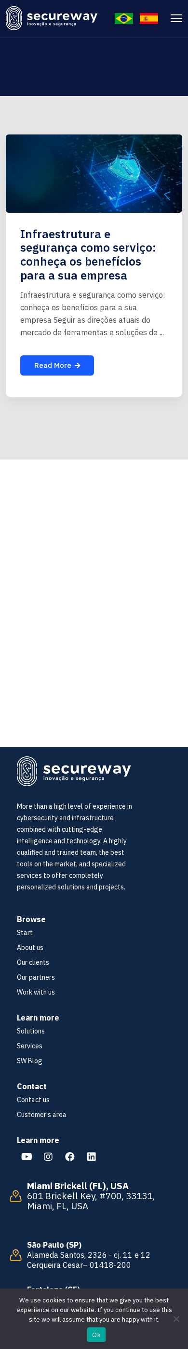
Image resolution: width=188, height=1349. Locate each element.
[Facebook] (70, 1157)
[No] (176, 1319)
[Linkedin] (91, 1157)
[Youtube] (26, 1157)
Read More (52, 365)
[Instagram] (48, 1157)
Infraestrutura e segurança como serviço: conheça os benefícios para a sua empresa (88, 254)
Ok (96, 1335)
